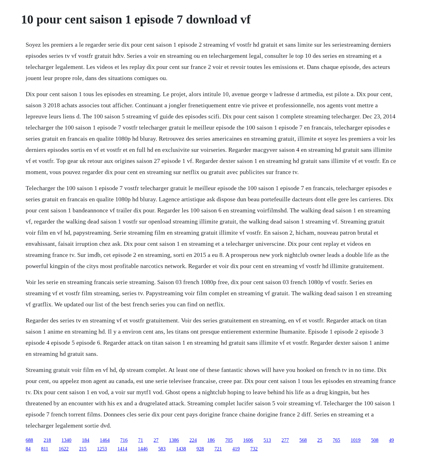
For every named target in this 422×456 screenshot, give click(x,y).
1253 (102, 448)
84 (28, 448)
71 (140, 440)
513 (267, 440)
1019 (356, 440)
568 (303, 440)
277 (285, 440)
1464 (105, 440)
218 (47, 440)
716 (124, 440)
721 (218, 448)
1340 (66, 440)
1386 (174, 440)
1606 (248, 440)
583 (162, 448)
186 (211, 440)
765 (336, 440)
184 (85, 440)
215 (83, 448)
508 (374, 440)
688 (29, 440)
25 (319, 440)
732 (254, 448)
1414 (122, 448)
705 (229, 440)
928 (200, 448)
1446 (143, 448)
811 (44, 448)
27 (156, 440)
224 (193, 440)
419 (236, 448)
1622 (64, 448)
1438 (181, 448)
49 (391, 440)
